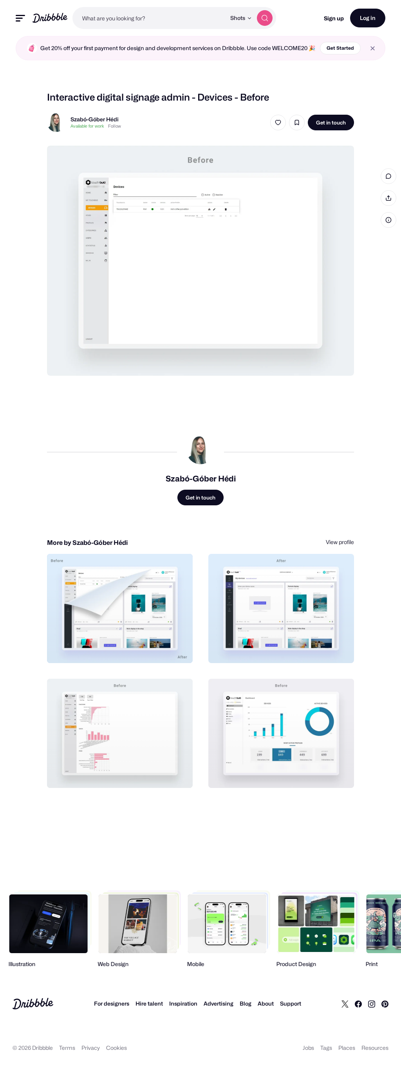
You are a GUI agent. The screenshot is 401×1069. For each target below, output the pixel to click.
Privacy (90, 1047)
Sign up (334, 18)
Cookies (116, 1047)
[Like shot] (278, 122)
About (266, 1003)
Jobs (308, 1047)
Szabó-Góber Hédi (94, 119)
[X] (345, 1003)
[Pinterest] (384, 1003)
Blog (245, 1003)
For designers (111, 1003)
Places (346, 1047)
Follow (114, 126)
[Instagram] (371, 1003)
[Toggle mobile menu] (20, 18)
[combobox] (149, 18)
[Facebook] (358, 1003)
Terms (67, 1047)
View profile (340, 542)
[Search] (265, 18)
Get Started (340, 48)
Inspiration (183, 1003)
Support (290, 1003)
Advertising (218, 1003)
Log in (368, 17)
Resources (374, 1047)
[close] (373, 48)
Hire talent (149, 1003)
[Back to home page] (50, 18)
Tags (326, 1047)
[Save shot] (297, 122)
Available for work (87, 126)
